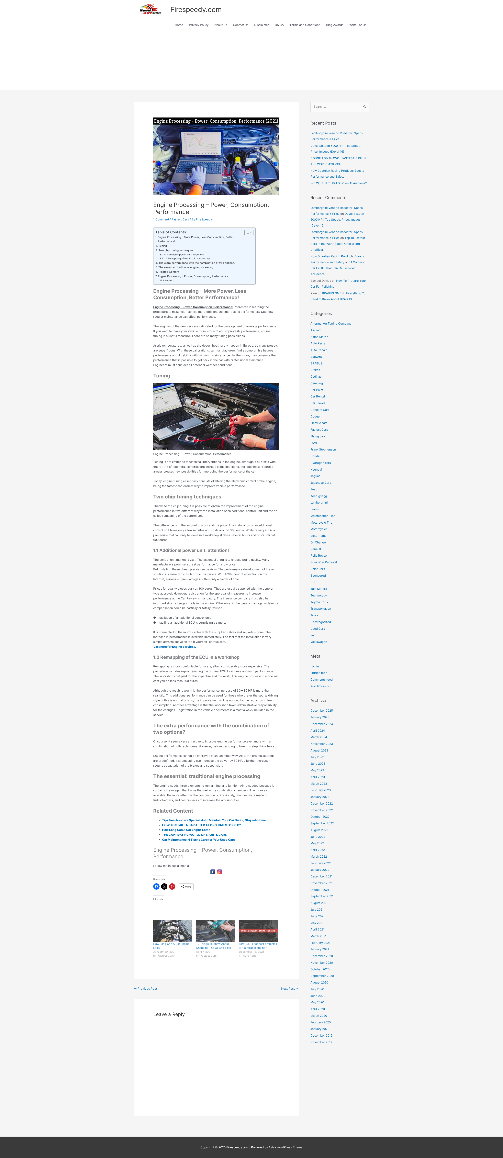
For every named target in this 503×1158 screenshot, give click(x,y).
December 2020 (321, 956)
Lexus (314, 509)
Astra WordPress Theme (286, 1147)
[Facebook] (212, 871)
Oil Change (318, 542)
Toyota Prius (319, 602)
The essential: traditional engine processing (185, 267)
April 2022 (317, 850)
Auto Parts (317, 343)
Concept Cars (320, 410)
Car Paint (316, 390)
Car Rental (317, 396)
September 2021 (321, 896)
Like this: (168, 280)
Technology (318, 595)
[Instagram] (219, 871)
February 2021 (320, 943)
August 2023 (319, 750)
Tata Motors (318, 589)
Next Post (289, 988)
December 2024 (321, 724)
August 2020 (319, 982)
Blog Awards (334, 25)
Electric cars (319, 423)
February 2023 (320, 790)
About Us (220, 25)
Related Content (169, 271)
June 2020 (317, 996)
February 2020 (320, 1022)
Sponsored (318, 575)
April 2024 (317, 730)
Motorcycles (319, 529)
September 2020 (322, 976)
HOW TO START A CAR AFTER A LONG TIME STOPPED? (201, 825)
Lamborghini (319, 502)
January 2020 (319, 1029)
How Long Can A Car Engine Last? (186, 830)
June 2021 (317, 916)
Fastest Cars (180, 219)
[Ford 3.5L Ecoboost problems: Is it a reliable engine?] (258, 931)
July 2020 (317, 989)
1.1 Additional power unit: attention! (184, 254)
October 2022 (320, 816)
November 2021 (321, 883)
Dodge (315, 416)
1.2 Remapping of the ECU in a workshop (187, 258)
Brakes (315, 370)
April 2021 (317, 929)
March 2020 (318, 1016)
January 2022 (319, 870)
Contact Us (240, 25)
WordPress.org (320, 686)
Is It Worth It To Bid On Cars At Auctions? (338, 183)
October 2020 (320, 969)
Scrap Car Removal (323, 562)
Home (179, 25)
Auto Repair (318, 350)
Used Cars (317, 628)
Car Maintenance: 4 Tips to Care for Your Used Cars (198, 839)
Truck (314, 615)
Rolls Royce (318, 555)
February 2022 (320, 863)
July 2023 (317, 757)
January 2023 (320, 797)
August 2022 (319, 830)
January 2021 (319, 949)
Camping (316, 383)
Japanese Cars (320, 482)
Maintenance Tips (322, 516)
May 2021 (317, 923)
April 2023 (317, 777)
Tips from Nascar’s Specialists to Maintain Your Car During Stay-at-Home (214, 820)
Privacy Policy (198, 25)
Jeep (313, 489)
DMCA (279, 25)
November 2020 (321, 962)
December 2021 (321, 876)
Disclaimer (261, 25)
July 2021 (317, 909)
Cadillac (315, 376)
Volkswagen (318, 642)
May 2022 (317, 843)
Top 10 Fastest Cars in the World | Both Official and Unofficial (337, 243)
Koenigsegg (318, 496)
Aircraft (315, 330)
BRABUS (316, 363)
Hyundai (316, 469)
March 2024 (318, 737)
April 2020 (317, 1009)
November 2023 (321, 744)
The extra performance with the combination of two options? (197, 262)
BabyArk (316, 357)
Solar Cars (317, 569)
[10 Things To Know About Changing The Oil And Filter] (215, 931)
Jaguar (315, 476)
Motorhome (318, 536)
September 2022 (322, 823)
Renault (315, 549)
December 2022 (321, 803)
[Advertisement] (251, 60)
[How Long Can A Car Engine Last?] (172, 931)
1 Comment (161, 219)
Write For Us (357, 25)
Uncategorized (320, 622)
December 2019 (321, 1035)
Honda (314, 456)
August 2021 (319, 903)
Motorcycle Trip (321, 522)
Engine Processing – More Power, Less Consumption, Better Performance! (195, 239)
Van (313, 635)
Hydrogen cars (320, 463)
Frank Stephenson (323, 449)
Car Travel (317, 403)
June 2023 (317, 763)
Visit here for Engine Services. (174, 647)
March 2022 (318, 856)
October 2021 (319, 890)
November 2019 (321, 1042)
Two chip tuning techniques (176, 250)
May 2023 (317, 770)
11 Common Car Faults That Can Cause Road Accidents (337, 268)
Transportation (320, 608)
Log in (314, 666)
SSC (313, 582)
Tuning (162, 245)
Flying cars (318, 436)
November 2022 (321, 810)
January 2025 (319, 717)
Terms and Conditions (305, 25)
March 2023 (318, 783)
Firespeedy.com (196, 9)
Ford (313, 443)
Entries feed (318, 673)
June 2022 (317, 837)
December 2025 (321, 710)
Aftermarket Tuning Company (330, 323)
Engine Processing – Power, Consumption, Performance (193, 276)
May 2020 (317, 1002)
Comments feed (321, 679)
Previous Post (145, 988)
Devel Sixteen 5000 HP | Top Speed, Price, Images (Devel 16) (337, 219)
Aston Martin (319, 337)
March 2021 (318, 936)
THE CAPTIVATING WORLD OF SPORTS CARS (194, 835)
